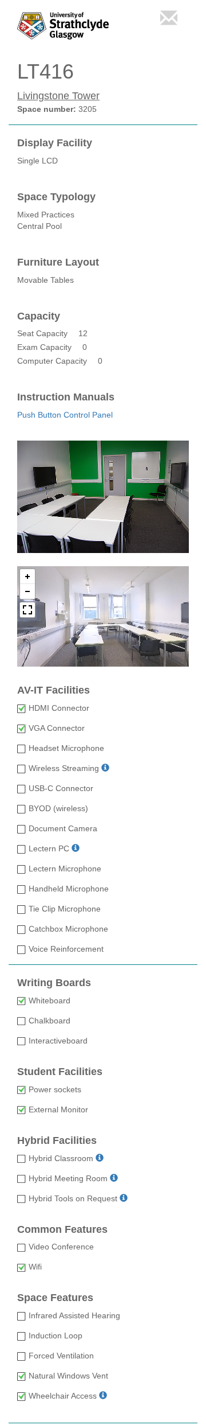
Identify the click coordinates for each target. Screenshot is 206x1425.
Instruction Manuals (65, 397)
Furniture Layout (58, 262)
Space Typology (56, 197)
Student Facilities (59, 1071)
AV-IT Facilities (53, 690)
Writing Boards (54, 983)
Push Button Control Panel (65, 414)
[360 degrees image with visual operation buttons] (103, 616)
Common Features (62, 1229)
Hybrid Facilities (57, 1140)
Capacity (38, 316)
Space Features (55, 1297)
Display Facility (54, 143)
